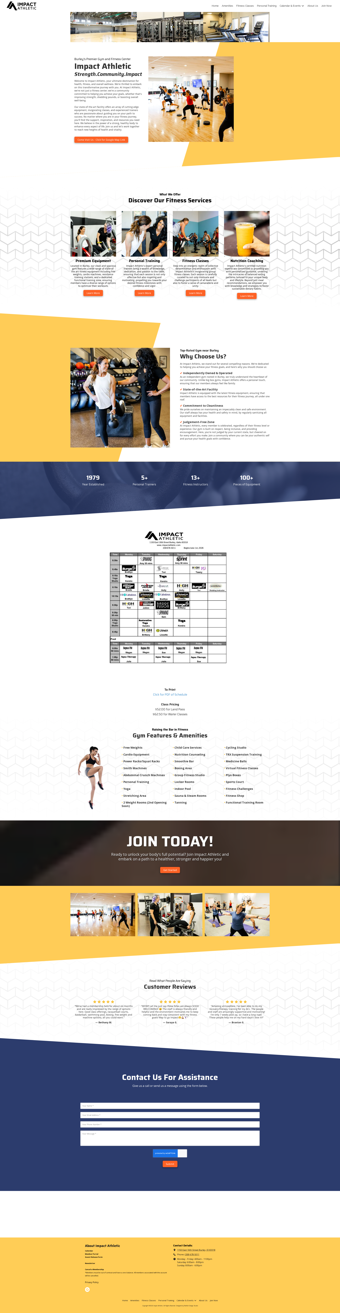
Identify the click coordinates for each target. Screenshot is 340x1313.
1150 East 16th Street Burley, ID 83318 (196, 1250)
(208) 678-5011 (192, 1254)
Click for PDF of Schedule (170, 694)
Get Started (170, 870)
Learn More (93, 293)
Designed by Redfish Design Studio (187, 1306)
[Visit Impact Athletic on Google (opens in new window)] (87, 1289)
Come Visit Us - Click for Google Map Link (101, 139)
